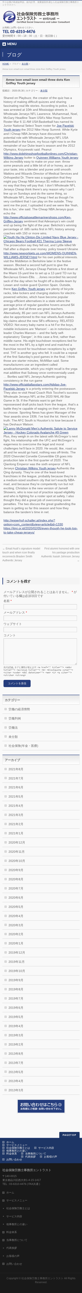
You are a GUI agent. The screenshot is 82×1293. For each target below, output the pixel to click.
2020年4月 (16, 916)
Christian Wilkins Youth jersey (35, 468)
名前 (7, 601)
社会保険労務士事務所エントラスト (42, 1278)
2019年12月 (17, 952)
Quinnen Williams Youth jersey (57, 157)
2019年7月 (16, 998)
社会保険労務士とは (18, 1147)
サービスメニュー (16, 1145)
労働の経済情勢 (19, 709)
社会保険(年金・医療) (23, 745)
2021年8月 (16, 769)
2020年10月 (17, 861)
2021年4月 (16, 805)
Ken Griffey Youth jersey (28, 289)
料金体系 (11, 1153)
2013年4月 (16, 1081)
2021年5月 (16, 796)
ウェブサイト (12, 624)
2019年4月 (16, 1026)
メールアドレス (15, 612)
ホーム (10, 1142)
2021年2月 (16, 824)
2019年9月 (16, 980)
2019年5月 (16, 1017)
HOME (5, 64)
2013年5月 (16, 1072)
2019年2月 (16, 1044)
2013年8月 (16, 1053)
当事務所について (35, 1153)
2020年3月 (16, 925)
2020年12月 (17, 842)
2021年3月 (16, 815)
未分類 (25, 64)
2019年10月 (17, 971)
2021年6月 (16, 787)
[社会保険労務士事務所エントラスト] (37, 19)
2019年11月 (17, 961)
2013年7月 (16, 1063)
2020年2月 (16, 934)
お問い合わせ (14, 1159)
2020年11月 (17, 851)
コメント (9, 635)
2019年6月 (16, 1007)
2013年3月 (16, 1090)
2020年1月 (16, 943)
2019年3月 (16, 1035)
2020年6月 (16, 897)
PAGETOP (69, 1134)
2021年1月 (16, 833)
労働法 (13, 727)
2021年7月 (16, 778)
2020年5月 (16, 907)
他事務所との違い (16, 1150)
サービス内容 (46, 1147)
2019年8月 (16, 989)
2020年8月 (16, 879)
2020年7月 (16, 888)
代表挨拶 (30, 1156)
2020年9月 (16, 870)
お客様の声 (50, 1156)
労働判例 (15, 718)
